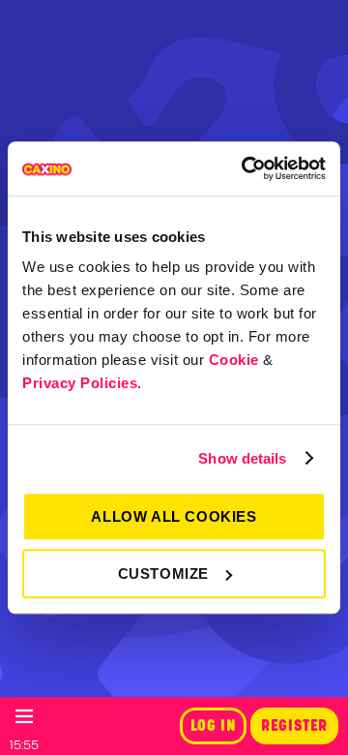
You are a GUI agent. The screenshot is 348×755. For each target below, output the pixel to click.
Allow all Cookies (173, 516)
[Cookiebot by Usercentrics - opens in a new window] (245, 168)
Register (294, 726)
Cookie (234, 359)
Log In (213, 726)
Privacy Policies (79, 383)
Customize (163, 573)
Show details (242, 458)
